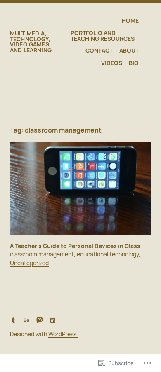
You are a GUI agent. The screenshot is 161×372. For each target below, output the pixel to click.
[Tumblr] (13, 320)
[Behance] (26, 320)
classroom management (42, 254)
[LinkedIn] (53, 320)
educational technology (108, 254)
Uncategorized (29, 263)
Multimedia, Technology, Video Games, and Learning (31, 41)
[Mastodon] (39, 320)
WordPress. (63, 334)
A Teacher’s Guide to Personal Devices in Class (75, 246)
